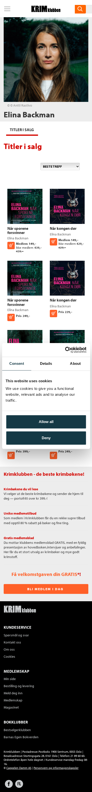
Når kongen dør (63, 228)
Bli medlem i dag (45, 589)
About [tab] (75, 363)
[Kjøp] (11, 455)
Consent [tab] (16, 363)
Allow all (46, 422)
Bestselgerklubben (17, 730)
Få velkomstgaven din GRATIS (44, 574)
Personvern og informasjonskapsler (56, 768)
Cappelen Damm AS (18, 768)
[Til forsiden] (45, 10)
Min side (10, 679)
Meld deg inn (13, 693)
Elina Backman (17, 238)
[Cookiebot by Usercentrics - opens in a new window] (65, 350)
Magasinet (11, 707)
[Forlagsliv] (19, 786)
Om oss (9, 649)
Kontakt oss (12, 642)
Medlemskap (13, 700)
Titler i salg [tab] (22, 129)
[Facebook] (9, 786)
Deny (46, 438)
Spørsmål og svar (16, 635)
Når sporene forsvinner (17, 230)
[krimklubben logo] (20, 609)
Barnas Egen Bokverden (21, 737)
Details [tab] (46, 363)
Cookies (9, 656)
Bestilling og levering (19, 686)
